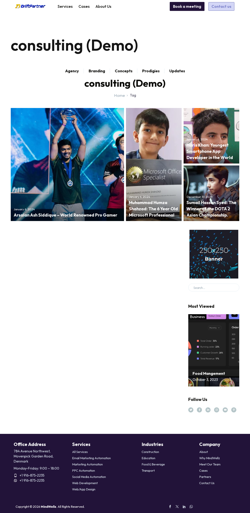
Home (119, 95)
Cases (84, 6)
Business (197, 316)
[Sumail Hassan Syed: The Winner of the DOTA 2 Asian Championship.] (211, 193)
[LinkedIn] (184, 506)
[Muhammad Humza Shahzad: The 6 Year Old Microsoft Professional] (154, 164)
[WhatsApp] (191, 506)
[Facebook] (170, 506)
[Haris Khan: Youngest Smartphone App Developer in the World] (211, 136)
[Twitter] (177, 506)
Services (65, 6)
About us (103, 6)
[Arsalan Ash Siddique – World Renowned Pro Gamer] (67, 164)
